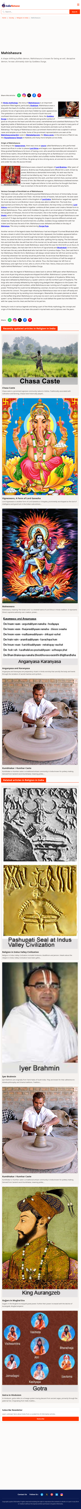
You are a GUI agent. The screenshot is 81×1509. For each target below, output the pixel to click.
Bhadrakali (62, 247)
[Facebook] (42, 1494)
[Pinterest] (51, 1494)
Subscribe (40, 1419)
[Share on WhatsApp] (19, 95)
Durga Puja (44, 226)
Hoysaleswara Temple (13, 138)
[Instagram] (61, 1494)
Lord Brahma (61, 167)
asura (43, 145)
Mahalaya (5, 226)
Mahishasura (34, 103)
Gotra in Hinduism (11, 1395)
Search (74, 12)
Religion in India (22, 18)
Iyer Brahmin (9, 1076)
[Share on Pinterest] (39, 95)
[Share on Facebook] (34, 95)
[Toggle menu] (78, 4)
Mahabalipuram (33, 135)
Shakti (4, 215)
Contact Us (22, 1494)
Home (4, 18)
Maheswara (8, 606)
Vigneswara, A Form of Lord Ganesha (21, 498)
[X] (47, 1494)
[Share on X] (29, 95)
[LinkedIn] (56, 1494)
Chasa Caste (8, 387)
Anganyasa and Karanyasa (16, 668)
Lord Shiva (34, 148)
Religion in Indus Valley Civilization (20, 952)
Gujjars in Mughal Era (13, 1300)
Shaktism (34, 105)
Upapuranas (20, 145)
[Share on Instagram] (24, 95)
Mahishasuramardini (10, 135)
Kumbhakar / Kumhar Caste (16, 768)
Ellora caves (49, 135)
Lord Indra (46, 199)
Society (11, 18)
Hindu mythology (10, 103)
